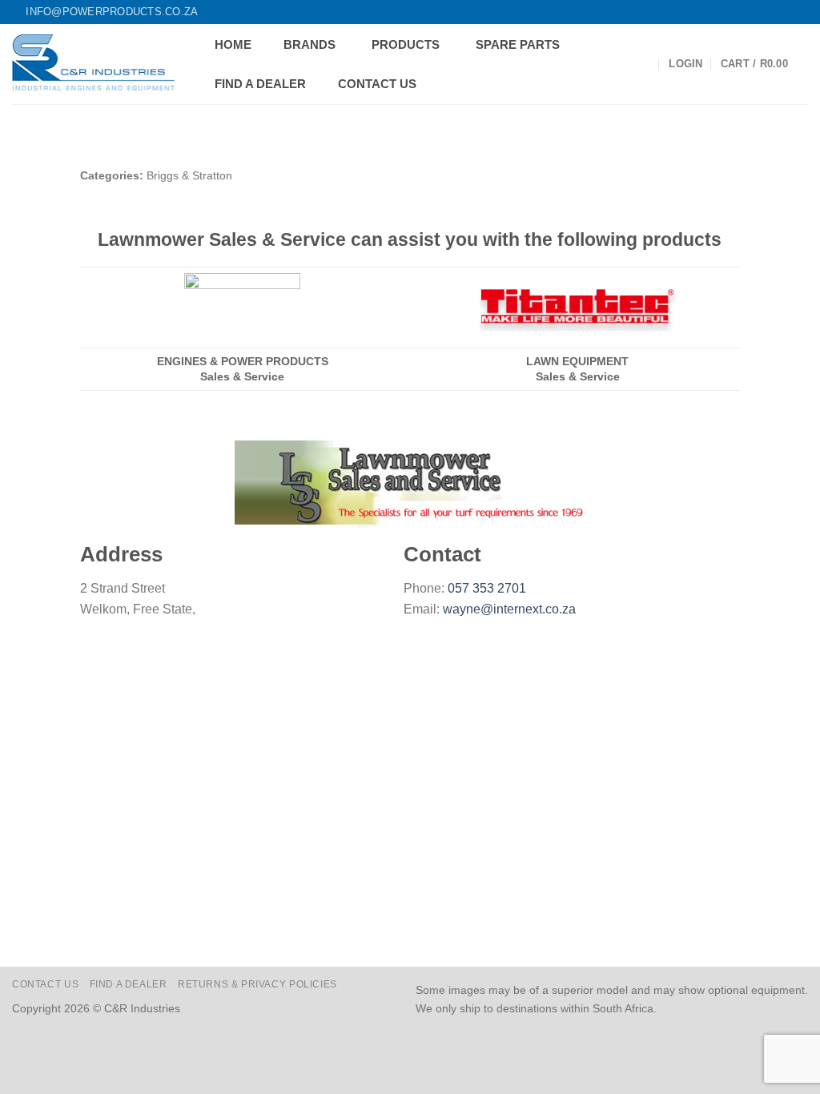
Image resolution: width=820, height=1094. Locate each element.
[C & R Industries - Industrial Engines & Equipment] (93, 64)
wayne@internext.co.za (509, 609)
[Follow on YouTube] (800, 12)
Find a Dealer (128, 984)
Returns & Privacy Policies (257, 984)
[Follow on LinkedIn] (785, 12)
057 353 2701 (487, 588)
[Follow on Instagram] (754, 12)
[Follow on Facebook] (739, 12)
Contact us (45, 984)
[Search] (644, 64)
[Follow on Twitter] (769, 12)
